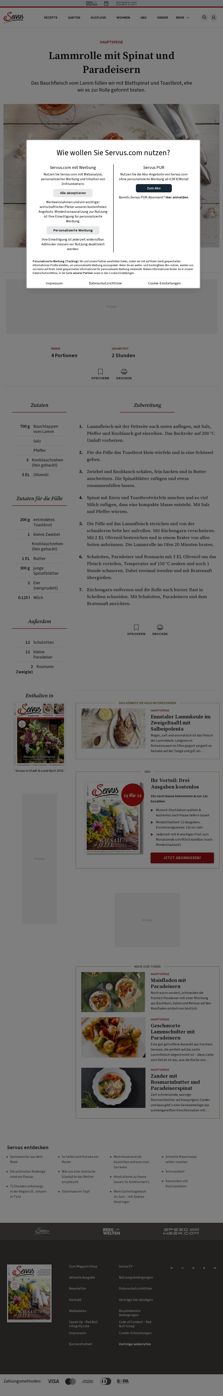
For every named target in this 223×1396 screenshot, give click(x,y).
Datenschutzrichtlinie (105, 283)
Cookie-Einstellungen (164, 283)
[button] (154, 188)
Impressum (54, 283)
